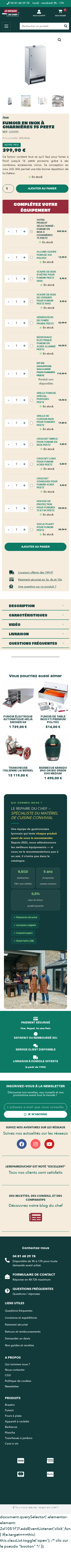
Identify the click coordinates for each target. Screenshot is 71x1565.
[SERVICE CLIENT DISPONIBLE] (35, 1046)
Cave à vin (11, 1443)
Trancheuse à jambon (18, 1438)
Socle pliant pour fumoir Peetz (45, 527)
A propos (13, 1358)
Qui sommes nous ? (18, 1364)
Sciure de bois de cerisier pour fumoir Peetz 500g (46, 299)
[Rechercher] (65, 26)
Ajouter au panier (42, 188)
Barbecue (11, 1427)
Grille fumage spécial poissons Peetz (46, 398)
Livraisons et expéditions (21, 1318)
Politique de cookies (18, 1381)
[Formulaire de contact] (7, 1276)
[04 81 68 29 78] (7, 1260)
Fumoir (9, 1410)
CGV (8, 1375)
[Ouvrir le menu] (6, 26)
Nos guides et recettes (19, 1345)
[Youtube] (49, 1144)
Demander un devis (17, 1338)
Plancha (10, 1433)
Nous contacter (15, 1370)
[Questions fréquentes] (7, 1291)
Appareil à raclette (17, 1421)
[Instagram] (35, 1144)
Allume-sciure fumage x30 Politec (46, 254)
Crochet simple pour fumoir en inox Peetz (47, 441)
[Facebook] (22, 1144)
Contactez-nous (35, 1248)
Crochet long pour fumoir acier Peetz (46, 461)
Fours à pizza (13, 1416)
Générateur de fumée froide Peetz (45, 320)
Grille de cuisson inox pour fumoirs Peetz (46, 421)
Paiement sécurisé (16, 1325)
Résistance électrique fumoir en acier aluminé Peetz (46, 343)
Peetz (6, 117)
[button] (59, 39)
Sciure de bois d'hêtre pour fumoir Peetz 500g (46, 276)
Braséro (10, 1405)
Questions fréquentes (33, 1289)
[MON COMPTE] (39, 12)
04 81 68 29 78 (24, 1256)
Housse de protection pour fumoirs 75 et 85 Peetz (46, 506)
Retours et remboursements (22, 1332)
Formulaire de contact (34, 1275)
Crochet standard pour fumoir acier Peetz (47, 483)
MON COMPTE (39, 15)
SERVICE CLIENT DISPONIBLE (36, 1049)
